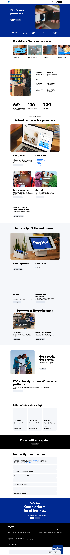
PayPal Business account (36, 460)
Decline (55, 552)
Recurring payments (40, 165)
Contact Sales (18, 19)
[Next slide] (57, 52)
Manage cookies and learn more (30, 552)
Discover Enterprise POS (40, 302)
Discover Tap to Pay (17, 302)
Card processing (40, 163)
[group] (20, 419)
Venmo (38, 162)
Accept (50, 552)
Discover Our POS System (18, 269)
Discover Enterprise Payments (18, 216)
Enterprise (47, 428)
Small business (33, 428)
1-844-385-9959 (28, 462)
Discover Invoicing (17, 339)
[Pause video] (57, 27)
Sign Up (12, 19)
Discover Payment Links (40, 197)
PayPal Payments (40, 159)
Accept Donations (43, 368)
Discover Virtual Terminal (40, 339)
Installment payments (41, 160)
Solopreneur (18, 428)
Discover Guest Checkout (18, 197)
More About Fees (35, 443)
